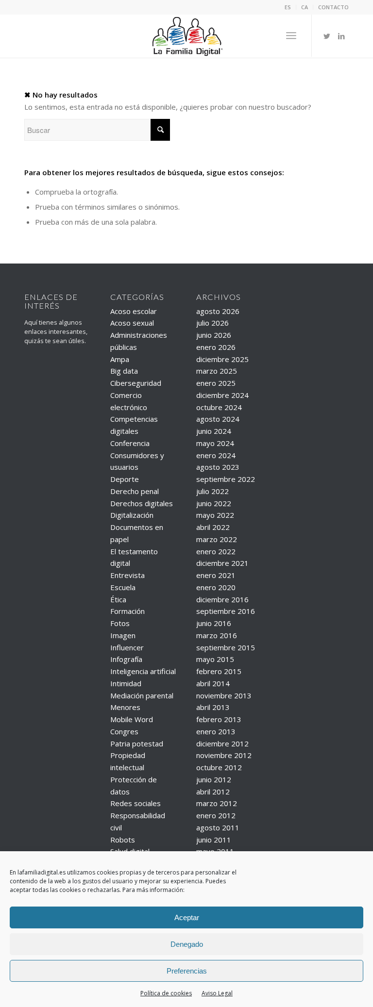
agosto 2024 (217, 419)
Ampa (119, 359)
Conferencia (130, 443)
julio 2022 (212, 491)
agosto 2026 (217, 311)
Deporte (124, 479)
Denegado (186, 944)
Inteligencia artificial (143, 671)
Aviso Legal (217, 993)
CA (304, 7)
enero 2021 (216, 575)
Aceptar (186, 917)
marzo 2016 (216, 635)
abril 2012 (213, 791)
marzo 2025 (216, 371)
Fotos (120, 623)
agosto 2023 (217, 467)
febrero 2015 (218, 671)
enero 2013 (216, 731)
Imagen (123, 635)
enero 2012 (216, 815)
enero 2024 (216, 455)
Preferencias (187, 971)
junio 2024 (213, 431)
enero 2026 (216, 347)
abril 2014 (213, 683)
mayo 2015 (215, 659)
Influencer (127, 647)
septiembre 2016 (225, 611)
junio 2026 (213, 335)
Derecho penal (134, 491)
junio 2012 (213, 779)
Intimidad (125, 683)
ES (288, 7)
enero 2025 (216, 383)
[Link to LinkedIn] (341, 36)
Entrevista (127, 575)
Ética (118, 599)
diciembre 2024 (222, 395)
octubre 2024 (219, 407)
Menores (125, 707)
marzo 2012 (216, 803)
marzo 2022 (216, 539)
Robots (122, 839)
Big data (124, 371)
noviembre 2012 (224, 755)
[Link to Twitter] (327, 36)
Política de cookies (166, 993)
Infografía (126, 659)
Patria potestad (136, 743)
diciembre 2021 (222, 563)
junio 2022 (213, 503)
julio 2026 (212, 323)
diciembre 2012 (222, 743)
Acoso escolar (133, 311)
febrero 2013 (218, 719)
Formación (127, 611)
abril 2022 (213, 527)
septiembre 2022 (225, 479)
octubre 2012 (219, 767)
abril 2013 (213, 707)
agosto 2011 (217, 827)
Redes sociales (135, 803)
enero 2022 (216, 551)
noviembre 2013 (224, 695)
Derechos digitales (141, 503)
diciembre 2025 (222, 359)
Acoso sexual (132, 323)
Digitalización (131, 515)
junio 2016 (213, 623)
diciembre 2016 (222, 599)
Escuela (123, 587)
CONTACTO (333, 7)
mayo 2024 (215, 443)
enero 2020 (216, 587)
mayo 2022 (215, 515)
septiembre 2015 (225, 647)
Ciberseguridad (135, 383)
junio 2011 (213, 839)
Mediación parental (141, 695)
